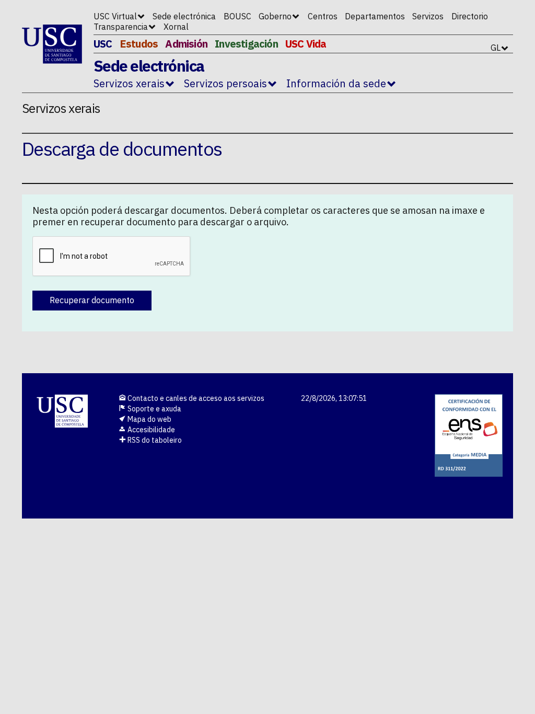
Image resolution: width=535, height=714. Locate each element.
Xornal (176, 26)
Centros (323, 16)
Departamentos (375, 16)
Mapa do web (148, 419)
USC (103, 44)
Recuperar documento (92, 300)
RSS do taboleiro (154, 440)
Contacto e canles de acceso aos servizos (195, 398)
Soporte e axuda (153, 408)
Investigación (246, 44)
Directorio (469, 16)
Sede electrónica (184, 16)
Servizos (428, 16)
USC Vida (306, 44)
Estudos (139, 44)
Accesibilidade (150, 429)
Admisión (186, 44)
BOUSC (237, 16)
